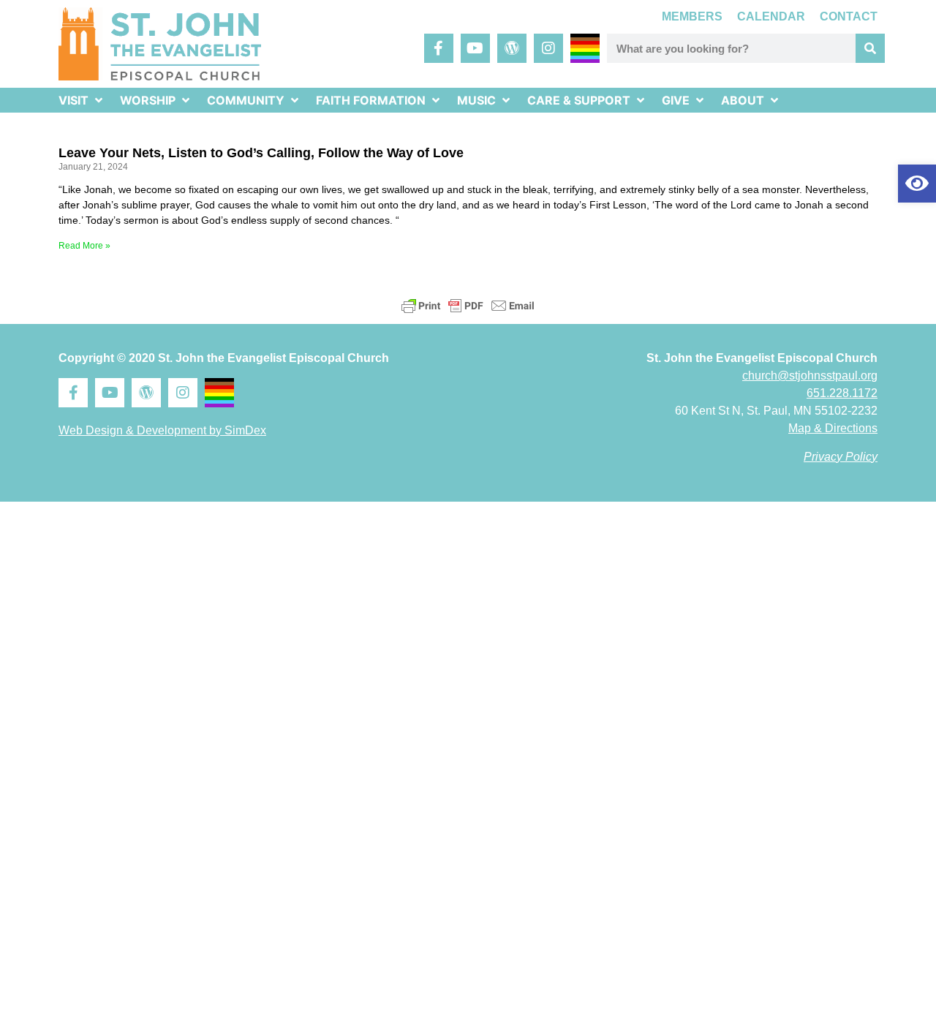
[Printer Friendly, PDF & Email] (468, 306)
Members (692, 16)
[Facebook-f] (438, 48)
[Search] (870, 48)
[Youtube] (475, 48)
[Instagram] (548, 48)
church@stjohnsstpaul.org (810, 375)
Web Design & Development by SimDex (162, 430)
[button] (917, 184)
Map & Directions (833, 428)
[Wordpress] (511, 48)
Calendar (771, 16)
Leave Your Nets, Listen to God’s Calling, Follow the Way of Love (261, 153)
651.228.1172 (842, 393)
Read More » (84, 246)
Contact (849, 16)
